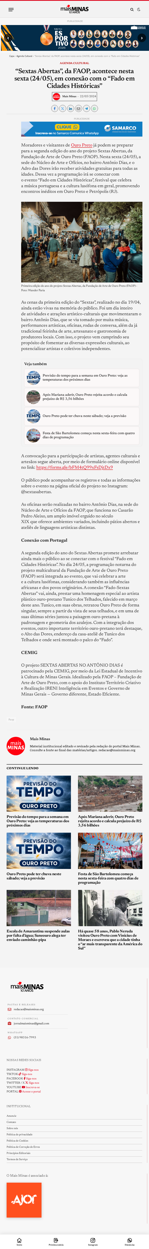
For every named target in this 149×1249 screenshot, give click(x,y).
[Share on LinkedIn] (70, 108)
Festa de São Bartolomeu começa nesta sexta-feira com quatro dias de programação (108, 878)
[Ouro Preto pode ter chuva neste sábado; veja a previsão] (39, 851)
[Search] (132, 9)
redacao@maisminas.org (29, 1009)
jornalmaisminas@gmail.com (31, 1023)
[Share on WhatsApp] (94, 108)
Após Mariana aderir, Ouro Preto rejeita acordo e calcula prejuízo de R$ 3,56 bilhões (109, 821)
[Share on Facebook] (54, 108)
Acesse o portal (31, 1091)
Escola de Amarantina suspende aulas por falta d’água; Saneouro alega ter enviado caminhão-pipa (38, 935)
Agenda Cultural (24, 56)
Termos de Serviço (17, 1159)
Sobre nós (12, 1128)
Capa (11, 56)
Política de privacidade (19, 1134)
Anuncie (11, 1116)
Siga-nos (33, 1070)
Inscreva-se (32, 1087)
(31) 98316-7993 (25, 1037)
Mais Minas (69, 96)
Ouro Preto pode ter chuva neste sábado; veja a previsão (34, 876)
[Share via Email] (78, 108)
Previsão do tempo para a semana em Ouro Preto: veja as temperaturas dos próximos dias (38, 821)
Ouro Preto (81, 145)
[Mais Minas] (74, 9)
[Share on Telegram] (86, 108)
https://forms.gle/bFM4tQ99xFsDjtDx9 (74, 467)
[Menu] (11, 9)
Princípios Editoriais (18, 1153)
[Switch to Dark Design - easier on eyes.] (138, 9)
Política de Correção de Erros (23, 1147)
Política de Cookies (17, 1141)
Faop (11, 719)
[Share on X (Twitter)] (62, 108)
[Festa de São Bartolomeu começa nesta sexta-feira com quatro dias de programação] (110, 851)
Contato (11, 1122)
